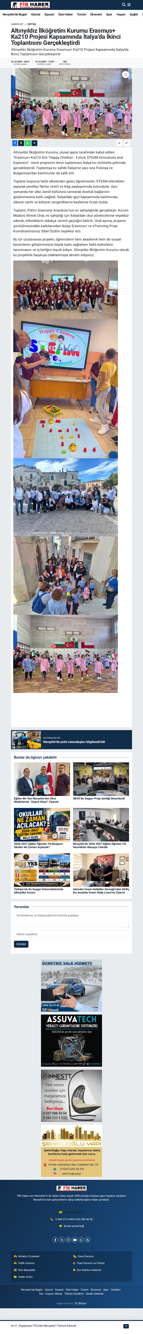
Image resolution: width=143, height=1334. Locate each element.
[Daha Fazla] (34, 143)
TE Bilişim (80, 1303)
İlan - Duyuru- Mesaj (50, 1293)
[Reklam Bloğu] (71, 985)
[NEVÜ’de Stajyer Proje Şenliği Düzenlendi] (101, 779)
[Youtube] (75, 1240)
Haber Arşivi (25, 1276)
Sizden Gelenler (95, 1293)
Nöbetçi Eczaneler (29, 1256)
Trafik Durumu (26, 1263)
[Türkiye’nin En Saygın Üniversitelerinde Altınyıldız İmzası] (42, 870)
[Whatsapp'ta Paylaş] (28, 143)
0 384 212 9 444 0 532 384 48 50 (73, 1219)
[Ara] (124, 5)
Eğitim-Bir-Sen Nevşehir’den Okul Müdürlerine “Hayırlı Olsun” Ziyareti (36, 800)
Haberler (17, 24)
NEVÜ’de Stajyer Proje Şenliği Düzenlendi (99, 798)
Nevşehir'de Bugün (15, 14)
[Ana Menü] (129, 5)
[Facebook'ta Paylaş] (14, 143)
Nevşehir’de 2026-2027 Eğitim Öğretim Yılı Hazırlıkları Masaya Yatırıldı (99, 845)
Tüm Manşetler (26, 1270)
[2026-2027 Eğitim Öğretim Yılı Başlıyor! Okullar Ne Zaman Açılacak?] (42, 824)
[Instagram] (68, 1240)
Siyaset (49, 14)
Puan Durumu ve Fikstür (91, 1263)
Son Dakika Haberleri (89, 1270)
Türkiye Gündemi (74, 1293)
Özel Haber (65, 14)
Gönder (21, 944)
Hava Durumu (85, 1256)
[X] (62, 1240)
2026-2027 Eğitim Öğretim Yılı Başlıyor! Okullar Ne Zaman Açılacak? (38, 845)
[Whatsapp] (81, 1240)
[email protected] (74, 1212)
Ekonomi (96, 14)
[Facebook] (55, 1240)
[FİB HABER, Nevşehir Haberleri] (30, 5)
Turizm (81, 14)
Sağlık (134, 14)
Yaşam (120, 14)
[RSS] (88, 1240)
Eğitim (32, 24)
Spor (109, 14)
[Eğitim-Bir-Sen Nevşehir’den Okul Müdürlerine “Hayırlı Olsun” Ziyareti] (42, 779)
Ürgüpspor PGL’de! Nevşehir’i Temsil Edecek (47, 1325)
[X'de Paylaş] (21, 143)
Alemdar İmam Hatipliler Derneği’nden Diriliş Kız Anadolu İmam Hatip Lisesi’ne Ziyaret (101, 891)
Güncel (35, 14)
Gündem (116, 1289)
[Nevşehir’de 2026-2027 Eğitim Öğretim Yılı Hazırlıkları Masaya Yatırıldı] (101, 824)
